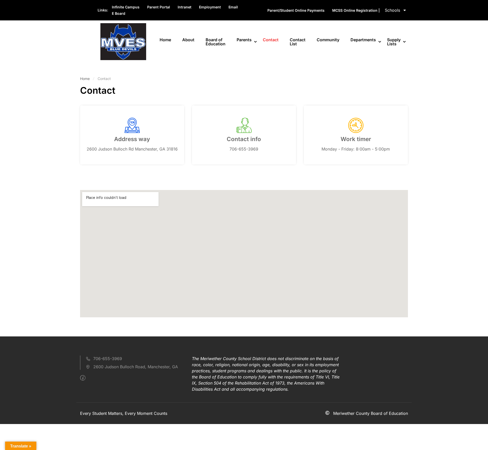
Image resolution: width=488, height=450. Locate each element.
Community (328, 39)
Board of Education (215, 41)
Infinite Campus (126, 7)
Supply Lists (394, 41)
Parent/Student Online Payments (296, 10)
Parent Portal (158, 7)
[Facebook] (82, 378)
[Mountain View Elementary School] (123, 41)
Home (165, 39)
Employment (210, 7)
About (188, 39)
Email (233, 7)
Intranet (184, 7)
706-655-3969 (107, 358)
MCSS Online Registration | (356, 10)
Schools (392, 10)
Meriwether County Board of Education (370, 413)
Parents (244, 39)
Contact (271, 39)
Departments (363, 39)
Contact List (298, 41)
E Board (118, 13)
